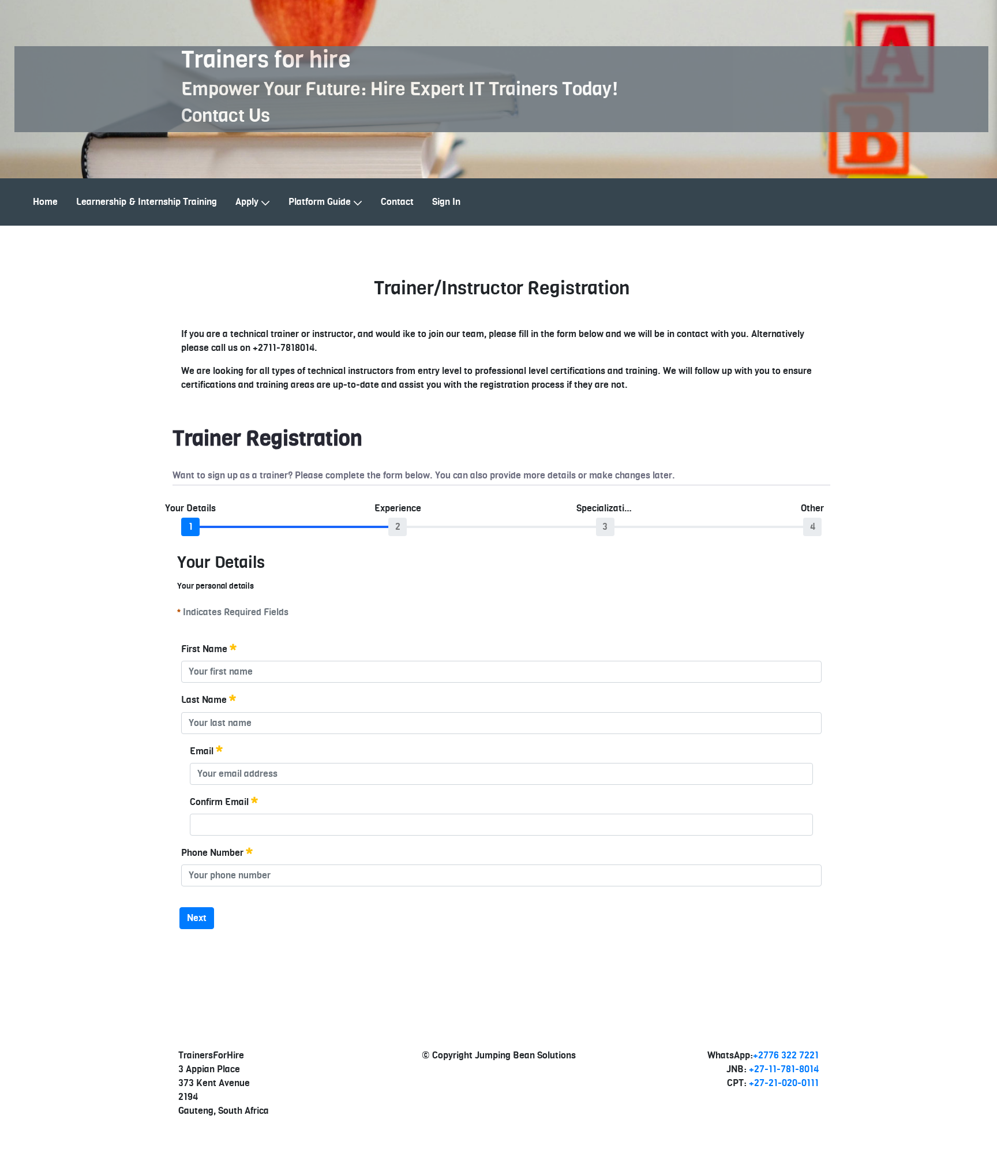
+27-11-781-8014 (784, 1069)
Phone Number (212, 853)
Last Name (204, 700)
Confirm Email (219, 802)
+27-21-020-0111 (784, 1083)
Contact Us (225, 115)
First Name (204, 649)
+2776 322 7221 (786, 1055)
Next (197, 918)
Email (201, 751)
